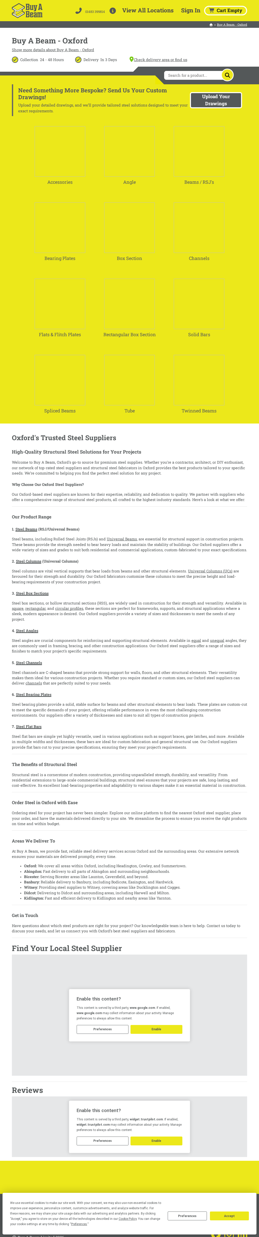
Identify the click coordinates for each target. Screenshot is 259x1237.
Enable (156, 1029)
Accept (229, 1216)
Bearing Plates (60, 258)
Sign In (190, 10)
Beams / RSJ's (199, 182)
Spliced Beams (60, 411)
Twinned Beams (199, 411)
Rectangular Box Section (129, 334)
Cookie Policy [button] (128, 1219)
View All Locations (148, 10)
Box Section (129, 258)
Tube (129, 411)
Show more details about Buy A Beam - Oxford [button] (53, 49)
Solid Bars (199, 334)
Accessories (60, 182)
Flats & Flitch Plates (60, 334)
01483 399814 (94, 11)
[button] (114, 10)
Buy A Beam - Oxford (232, 24)
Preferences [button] (79, 1224)
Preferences (187, 1216)
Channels (199, 258)
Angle (129, 182)
